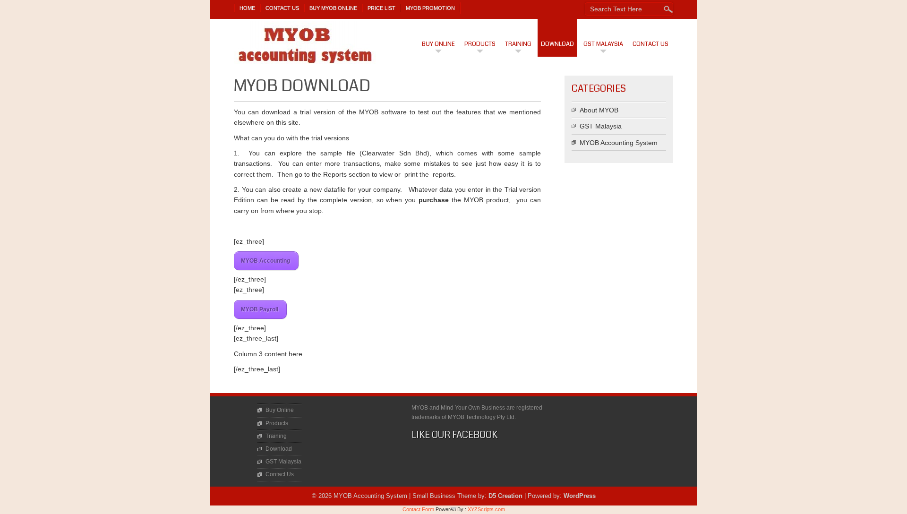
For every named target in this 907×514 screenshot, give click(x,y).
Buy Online (438, 44)
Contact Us (282, 8)
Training (518, 44)
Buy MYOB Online (333, 8)
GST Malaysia (603, 44)
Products (480, 44)
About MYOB (599, 110)
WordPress (580, 495)
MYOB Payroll (260, 309)
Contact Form (418, 509)
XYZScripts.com (486, 509)
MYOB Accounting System (619, 142)
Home (247, 8)
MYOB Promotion (430, 8)
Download (557, 44)
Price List (381, 8)
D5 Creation (505, 495)
